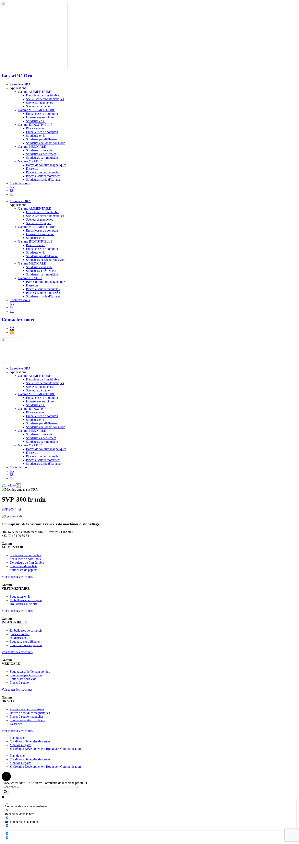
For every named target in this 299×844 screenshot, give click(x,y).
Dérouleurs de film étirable (27, 562)
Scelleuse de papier (38, 106)
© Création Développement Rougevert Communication (45, 748)
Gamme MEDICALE (32, 146)
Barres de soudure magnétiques (46, 165)
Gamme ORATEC (30, 161)
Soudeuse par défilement (42, 139)
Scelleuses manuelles (39, 102)
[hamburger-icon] (3, 362)
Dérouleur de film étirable (42, 95)
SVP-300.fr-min (12, 509)
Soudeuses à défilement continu (30, 671)
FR (12, 194)
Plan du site (17, 737)
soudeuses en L (19, 638)
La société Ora (17, 75)
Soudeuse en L (35, 121)
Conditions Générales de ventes (30, 741)
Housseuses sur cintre (40, 117)
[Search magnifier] (5, 792)
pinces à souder (19, 634)
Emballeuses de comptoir (42, 113)
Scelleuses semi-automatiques (45, 99)
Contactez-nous (20, 183)
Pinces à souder (20, 682)
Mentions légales (20, 745)
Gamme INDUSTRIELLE (35, 124)
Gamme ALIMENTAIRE (34, 91)
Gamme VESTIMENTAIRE (36, 110)
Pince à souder (35, 128)
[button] (6, 776)
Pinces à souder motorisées (43, 176)
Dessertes (32, 168)
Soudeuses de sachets (23, 566)
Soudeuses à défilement (41, 154)
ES (12, 190)
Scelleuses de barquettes (25, 555)
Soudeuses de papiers (23, 570)
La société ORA (20, 84)
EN (12, 187)
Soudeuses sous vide (39, 150)
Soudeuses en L (20, 596)
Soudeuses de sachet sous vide (45, 143)
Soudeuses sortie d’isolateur (44, 179)
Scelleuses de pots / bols (25, 559)
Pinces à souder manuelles (43, 172)
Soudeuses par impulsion (42, 157)
